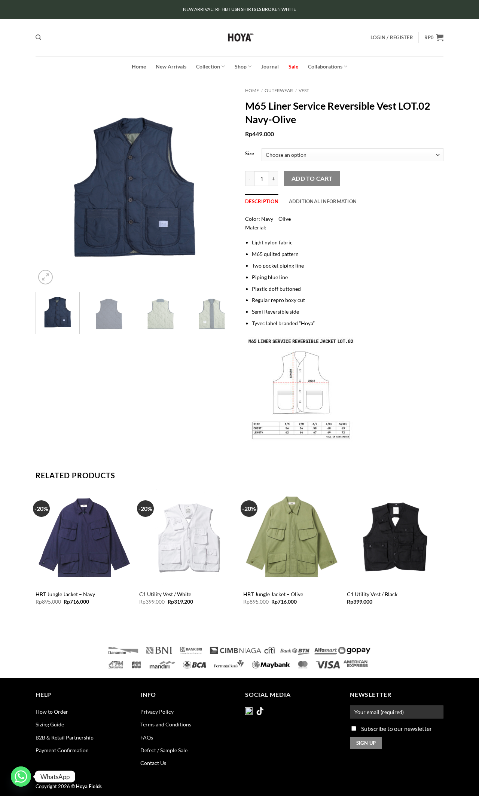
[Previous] (49, 187)
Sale (293, 66)
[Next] (220, 187)
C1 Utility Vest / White (165, 594)
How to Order (52, 711)
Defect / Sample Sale (163, 750)
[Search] (38, 37)
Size (249, 153)
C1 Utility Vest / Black (372, 594)
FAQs (146, 737)
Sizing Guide (50, 724)
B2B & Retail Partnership (65, 737)
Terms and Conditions (165, 724)
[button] (391, 37)
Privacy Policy (157, 711)
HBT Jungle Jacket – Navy (65, 594)
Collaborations (325, 66)
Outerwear (279, 90)
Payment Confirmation (62, 750)
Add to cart (312, 178)
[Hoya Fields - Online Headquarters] (239, 37)
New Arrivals (171, 66)
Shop (241, 66)
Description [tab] (261, 201)
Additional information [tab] (323, 201)
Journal (270, 66)
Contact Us (153, 763)
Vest (304, 90)
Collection (208, 66)
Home (139, 66)
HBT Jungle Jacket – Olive (273, 594)
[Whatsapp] (21, 776)
